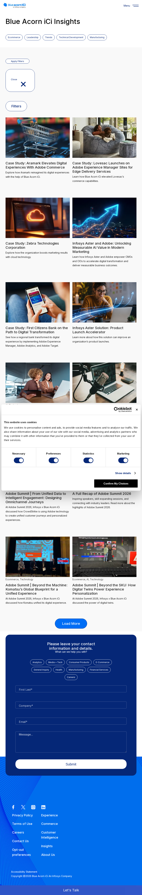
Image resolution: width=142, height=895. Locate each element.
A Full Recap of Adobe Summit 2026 (101, 494)
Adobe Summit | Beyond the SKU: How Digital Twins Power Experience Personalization (104, 589)
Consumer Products (79, 662)
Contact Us (20, 841)
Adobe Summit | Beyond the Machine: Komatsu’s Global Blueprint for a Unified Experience (36, 589)
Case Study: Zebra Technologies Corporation (32, 245)
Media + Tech (55, 662)
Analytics (37, 662)
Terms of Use (22, 824)
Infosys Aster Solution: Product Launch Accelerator (97, 330)
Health (59, 669)
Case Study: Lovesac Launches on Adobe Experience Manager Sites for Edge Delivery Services (102, 167)
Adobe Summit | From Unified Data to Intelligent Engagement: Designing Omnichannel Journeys (36, 498)
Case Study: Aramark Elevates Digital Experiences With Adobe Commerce (36, 165)
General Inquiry (41, 669)
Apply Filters (17, 61)
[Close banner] (137, 409)
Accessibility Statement (24, 871)
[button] (71, 890)
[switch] (54, 460)
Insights (47, 846)
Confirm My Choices (116, 483)
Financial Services (99, 669)
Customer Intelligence (49, 835)
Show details (123, 472)
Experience (49, 815)
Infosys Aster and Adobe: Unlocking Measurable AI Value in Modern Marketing (101, 247)
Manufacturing (76, 669)
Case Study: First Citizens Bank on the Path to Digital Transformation (37, 330)
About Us (48, 855)
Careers (71, 677)
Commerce (49, 824)
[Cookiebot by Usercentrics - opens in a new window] (116, 409)
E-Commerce (102, 662)
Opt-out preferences (21, 852)
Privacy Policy (22, 815)
